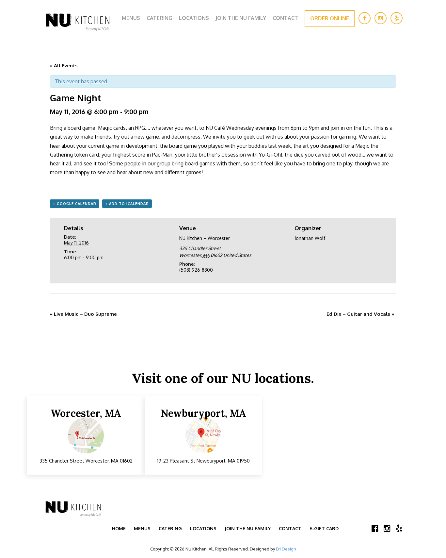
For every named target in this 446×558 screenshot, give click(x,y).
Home (119, 528)
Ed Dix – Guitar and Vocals (360, 314)
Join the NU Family (240, 18)
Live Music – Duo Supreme (83, 314)
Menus (131, 18)
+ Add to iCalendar (127, 203)
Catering (159, 18)
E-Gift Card (324, 528)
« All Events (64, 65)
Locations (194, 18)
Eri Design (286, 548)
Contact (285, 18)
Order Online (329, 18)
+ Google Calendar (74, 203)
